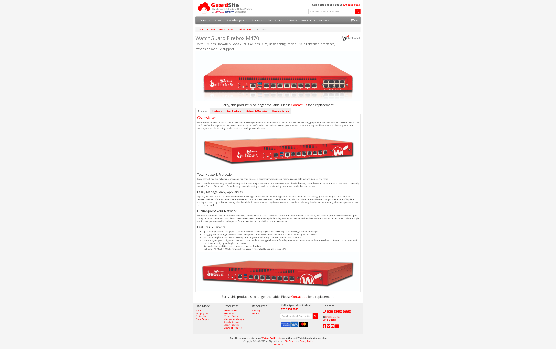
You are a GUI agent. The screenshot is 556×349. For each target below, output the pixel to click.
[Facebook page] (324, 327)
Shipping (256, 310)
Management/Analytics (234, 319)
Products (204, 20)
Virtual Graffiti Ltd (271, 338)
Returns (255, 313)
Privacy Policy (306, 341)
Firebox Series (244, 29)
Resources (257, 20)
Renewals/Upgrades (236, 20)
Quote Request (275, 20)
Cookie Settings (278, 344)
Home (200, 29)
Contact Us (292, 20)
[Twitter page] (328, 327)
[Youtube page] (333, 327)
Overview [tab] (202, 111)
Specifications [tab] (234, 111)
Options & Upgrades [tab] (256, 111)
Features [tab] (217, 111)
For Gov (323, 20)
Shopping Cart (202, 313)
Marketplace (307, 20)
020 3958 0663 (351, 4)
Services (218, 20)
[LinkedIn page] (337, 327)
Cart (356, 20)
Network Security (226, 29)
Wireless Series (231, 316)
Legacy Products (231, 324)
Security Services (231, 322)
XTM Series (229, 313)
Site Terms (290, 341)
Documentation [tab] (280, 111)
